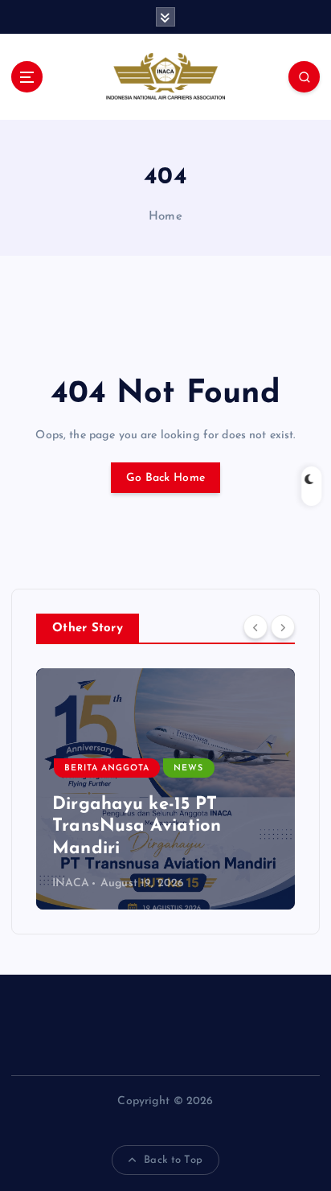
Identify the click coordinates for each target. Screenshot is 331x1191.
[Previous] (255, 627)
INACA (70, 883)
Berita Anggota (106, 768)
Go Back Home (165, 478)
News (188, 768)
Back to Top (173, 1160)
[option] (165, 789)
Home (165, 217)
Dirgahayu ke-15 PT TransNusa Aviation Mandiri (137, 826)
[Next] (283, 627)
